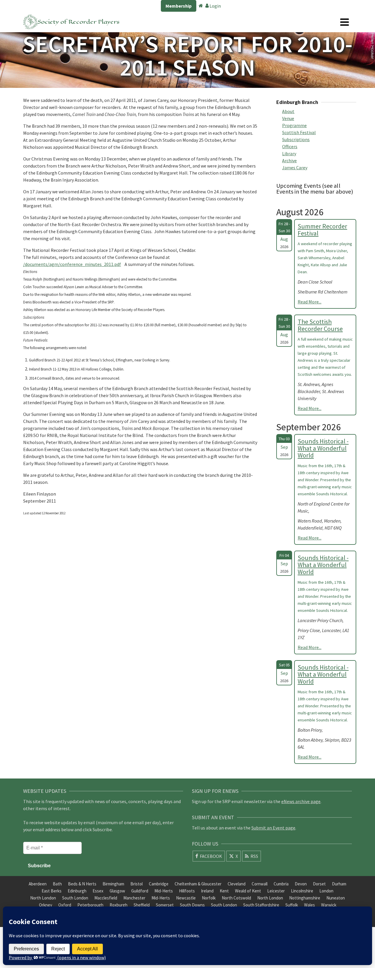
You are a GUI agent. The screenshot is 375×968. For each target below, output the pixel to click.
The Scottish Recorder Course (320, 325)
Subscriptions (296, 139)
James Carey (294, 167)
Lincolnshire (302, 891)
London (326, 891)
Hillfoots (187, 891)
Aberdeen (38, 884)
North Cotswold (236, 898)
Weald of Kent (248, 891)
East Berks (52, 891)
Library (289, 153)
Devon (301, 884)
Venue (288, 118)
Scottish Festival (299, 132)
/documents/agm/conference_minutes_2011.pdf (72, 264)
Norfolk (209, 898)
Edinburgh (77, 891)
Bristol (136, 884)
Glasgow (117, 891)
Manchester (134, 898)
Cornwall (259, 884)
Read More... (309, 302)
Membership (179, 6)
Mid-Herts (163, 891)
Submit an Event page (273, 828)
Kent (224, 891)
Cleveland (237, 884)
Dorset (319, 884)
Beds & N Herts (82, 884)
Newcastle (186, 898)
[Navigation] (344, 22)
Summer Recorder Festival (322, 229)
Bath (57, 884)
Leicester (276, 891)
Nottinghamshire (304, 898)
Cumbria (281, 884)
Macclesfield (105, 898)
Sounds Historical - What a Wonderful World (323, 448)
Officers (289, 146)
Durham (339, 884)
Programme (294, 125)
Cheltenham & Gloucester (198, 884)
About (288, 111)
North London (43, 898)
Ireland (207, 891)
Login (215, 6)
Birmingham (113, 884)
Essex (98, 891)
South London (75, 898)
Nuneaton (335, 898)
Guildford (139, 891)
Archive (289, 160)
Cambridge (158, 884)
